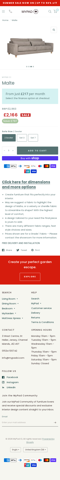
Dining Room (9, 303)
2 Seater (8, 137)
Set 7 (33, 137)
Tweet (24, 250)
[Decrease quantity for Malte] (4, 150)
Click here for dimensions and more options (26, 184)
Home (5, 20)
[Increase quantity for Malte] (13, 150)
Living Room (8, 298)
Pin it (37, 250)
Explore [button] (30, 276)
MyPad (35, 303)
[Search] (49, 11)
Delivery (35, 312)
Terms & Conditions (42, 322)
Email (5, 416)
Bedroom (7, 308)
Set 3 (21, 137)
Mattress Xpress (11, 318)
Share (9, 250)
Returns (35, 317)
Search (35, 298)
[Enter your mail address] (55, 422)
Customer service (41, 308)
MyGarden (8, 313)
